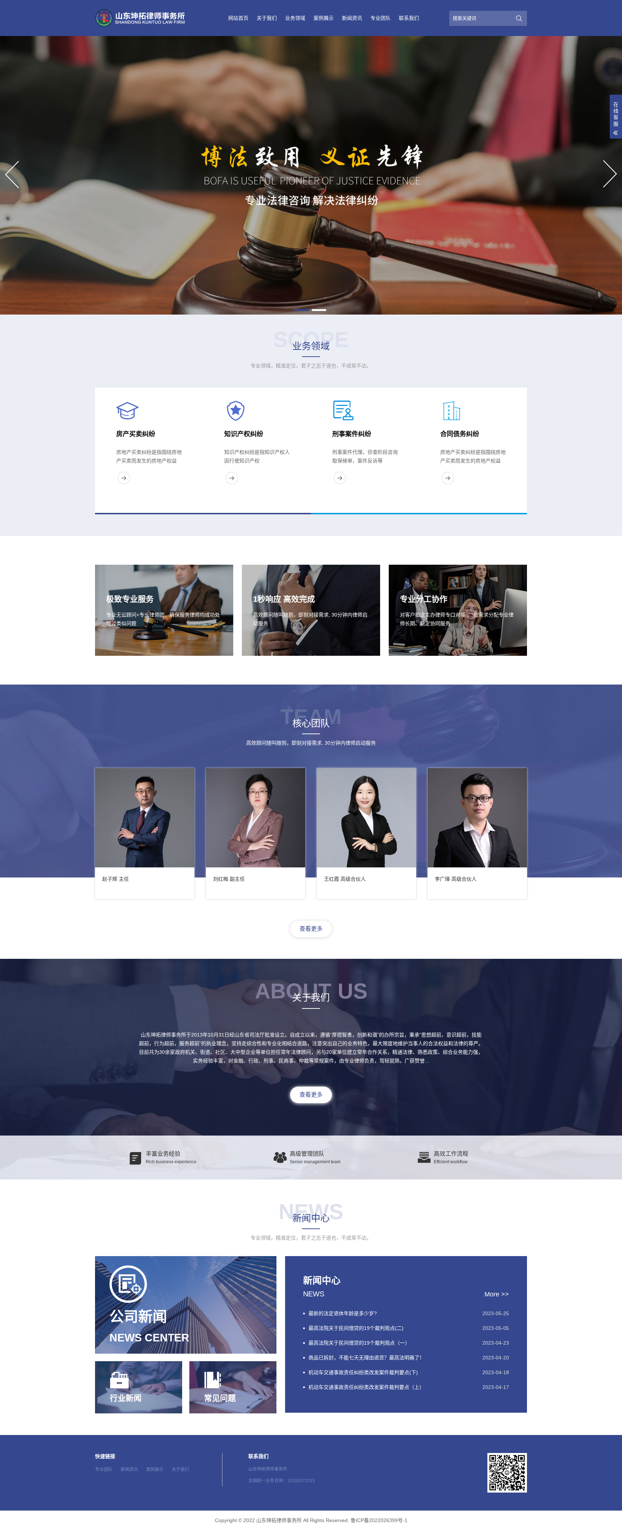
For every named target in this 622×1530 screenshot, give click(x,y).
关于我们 (267, 18)
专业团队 (380, 18)
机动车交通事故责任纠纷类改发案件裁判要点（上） (366, 1387)
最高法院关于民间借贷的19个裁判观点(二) (356, 1328)
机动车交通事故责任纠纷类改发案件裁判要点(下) (363, 1372)
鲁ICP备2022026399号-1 (379, 1520)
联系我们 (409, 18)
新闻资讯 (352, 18)
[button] (301, 310)
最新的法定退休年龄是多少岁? (342, 1313)
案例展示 (324, 18)
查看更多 (311, 929)
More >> (496, 1294)
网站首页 (238, 18)
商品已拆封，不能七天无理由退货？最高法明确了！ (366, 1357)
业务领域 (295, 18)
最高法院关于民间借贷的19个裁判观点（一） (359, 1343)
